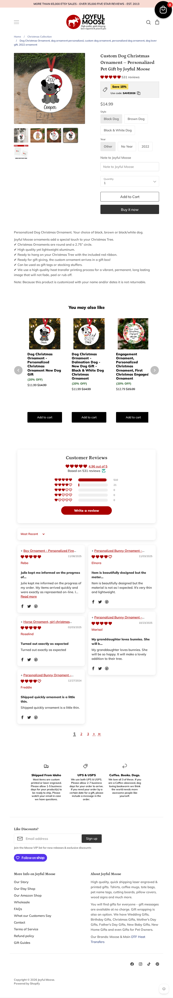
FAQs (18, 909)
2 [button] (81, 734)
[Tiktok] (149, 964)
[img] (31, 557)
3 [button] (88, 734)
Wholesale (22, 902)
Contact (19, 922)
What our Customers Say (32, 916)
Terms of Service (26, 929)
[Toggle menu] (16, 22)
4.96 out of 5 (98, 466)
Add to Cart (129, 196)
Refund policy (24, 936)
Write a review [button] (86, 510)
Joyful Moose (46, 979)
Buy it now (130, 209)
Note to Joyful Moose (115, 158)
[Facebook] (132, 964)
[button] (111, 77)
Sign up (91, 838)
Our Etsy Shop (24, 889)
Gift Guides (22, 943)
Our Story (21, 882)
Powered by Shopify (27, 983)
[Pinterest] (157, 964)
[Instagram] (140, 964)
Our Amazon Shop (28, 895)
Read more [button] (29, 596)
